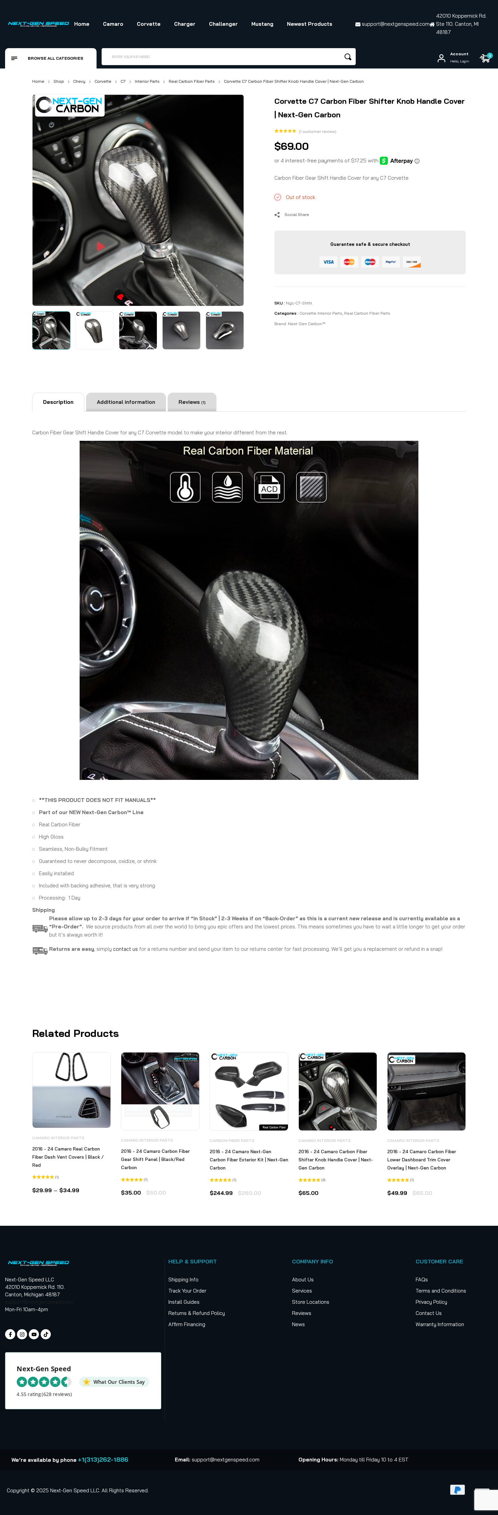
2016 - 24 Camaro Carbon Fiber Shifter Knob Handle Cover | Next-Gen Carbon (335, 1159)
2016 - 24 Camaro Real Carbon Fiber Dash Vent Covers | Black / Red (68, 1157)
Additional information (126, 402)
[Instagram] (22, 1334)
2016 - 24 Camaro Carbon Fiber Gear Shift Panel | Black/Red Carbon (155, 1159)
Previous (45, 199)
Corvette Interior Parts (320, 313)
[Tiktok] (46, 1334)
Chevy (79, 81)
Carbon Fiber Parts (232, 1140)
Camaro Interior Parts (58, 1137)
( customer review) (317, 131)
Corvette (103, 81)
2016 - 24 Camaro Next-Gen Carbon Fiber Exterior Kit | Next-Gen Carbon (249, 1159)
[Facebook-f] (10, 1334)
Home (38, 81)
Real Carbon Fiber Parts (192, 81)
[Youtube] (34, 1334)
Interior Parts (147, 81)
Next (231, 199)
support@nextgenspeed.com (39, 1302)
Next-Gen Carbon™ (306, 323)
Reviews (192, 402)
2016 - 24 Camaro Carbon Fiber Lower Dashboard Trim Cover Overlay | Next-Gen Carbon (421, 1159)
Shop (59, 81)
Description (58, 402)
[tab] (58, 402)
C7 (123, 81)
